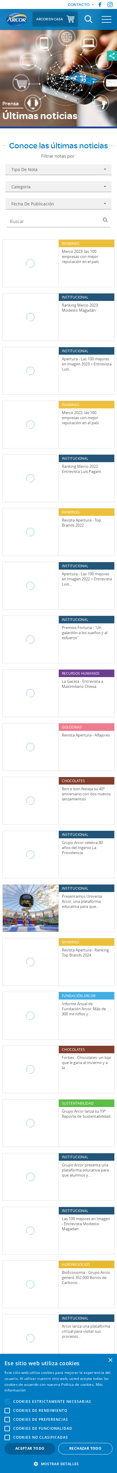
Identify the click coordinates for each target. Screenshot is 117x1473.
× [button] (110, 1360)
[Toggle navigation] (106, 19)
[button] (58, 1463)
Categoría (21, 187)
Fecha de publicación (32, 204)
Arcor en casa (49, 19)
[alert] (58, 1413)
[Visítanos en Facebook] (99, 4)
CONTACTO (78, 4)
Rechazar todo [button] (85, 1448)
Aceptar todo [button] (30, 1448)
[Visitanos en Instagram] (110, 4)
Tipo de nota (24, 169)
